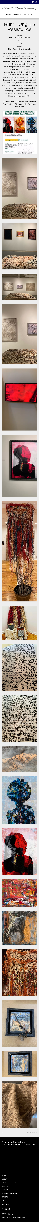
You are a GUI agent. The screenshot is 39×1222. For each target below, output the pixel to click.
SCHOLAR (5, 1186)
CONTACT (6, 1204)
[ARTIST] (15, 1182)
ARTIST (4, 1183)
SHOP (4, 1200)
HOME (4, 1175)
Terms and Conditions (9, 1215)
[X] (3, 1209)
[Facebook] (33, 2)
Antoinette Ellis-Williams (14, 1142)
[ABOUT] (15, 1179)
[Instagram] (36, 2)
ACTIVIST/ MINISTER (9, 1193)
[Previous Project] (3, 1132)
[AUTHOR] (15, 1190)
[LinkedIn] (6, 1209)
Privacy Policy (6, 1213)
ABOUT (4, 1179)
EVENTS (5, 1197)
